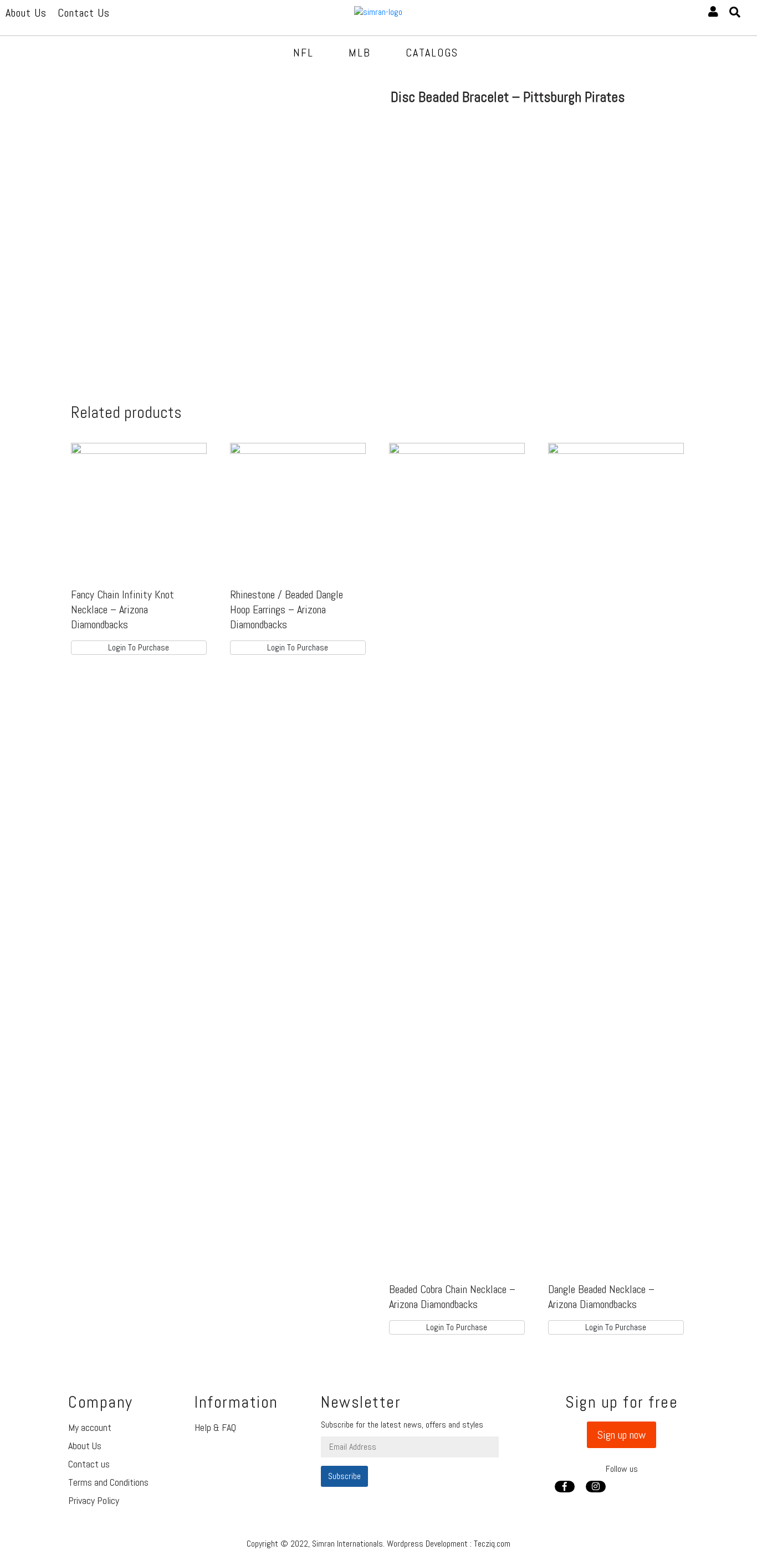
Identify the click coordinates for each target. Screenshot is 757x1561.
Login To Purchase (138, 647)
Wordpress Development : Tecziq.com (448, 1543)
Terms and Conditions (108, 1482)
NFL (303, 52)
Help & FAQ (215, 1427)
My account (89, 1427)
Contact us (89, 1463)
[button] (621, 1435)
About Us (84, 1445)
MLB (360, 52)
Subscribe (344, 1476)
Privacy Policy (93, 1500)
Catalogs (432, 52)
